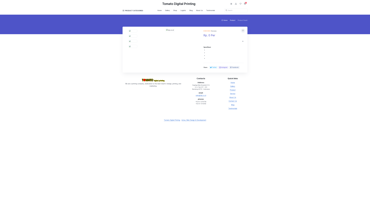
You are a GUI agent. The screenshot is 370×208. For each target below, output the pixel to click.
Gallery (232, 86)
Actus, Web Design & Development (194, 120)
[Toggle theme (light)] (231, 4)
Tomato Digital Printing (178, 4)
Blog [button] (191, 10)
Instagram (224, 67)
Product (232, 20)
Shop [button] (175, 10)
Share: (206, 67)
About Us (232, 97)
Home (159, 10)
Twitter (214, 67)
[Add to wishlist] (243, 31)
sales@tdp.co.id (201, 95)
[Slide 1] (132, 30)
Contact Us (233, 101)
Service (232, 94)
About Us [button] (199, 10)
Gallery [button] (167, 10)
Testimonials (232, 108)
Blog (232, 105)
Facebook (235, 67)
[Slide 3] (132, 41)
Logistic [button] (183, 10)
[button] (224, 41)
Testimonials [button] (210, 10)
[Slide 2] (132, 36)
